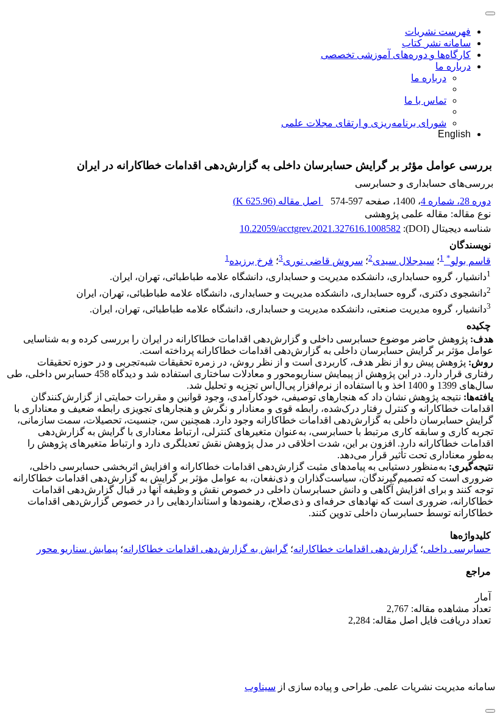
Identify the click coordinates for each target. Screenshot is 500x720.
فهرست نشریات (438, 31)
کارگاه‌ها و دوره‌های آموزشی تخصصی (396, 54)
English (454, 134)
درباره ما (453, 66)
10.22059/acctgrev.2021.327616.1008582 (320, 228)
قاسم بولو (468, 261)
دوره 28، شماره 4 (456, 201)
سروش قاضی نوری (323, 261)
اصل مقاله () (278, 201)
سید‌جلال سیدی (403, 261)
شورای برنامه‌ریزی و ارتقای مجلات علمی (363, 123)
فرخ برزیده (251, 261)
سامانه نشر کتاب (436, 43)
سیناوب (260, 687)
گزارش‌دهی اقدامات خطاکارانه (355, 549)
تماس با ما (425, 100)
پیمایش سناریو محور (77, 549)
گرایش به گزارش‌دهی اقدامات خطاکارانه (205, 549)
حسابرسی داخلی (457, 549)
